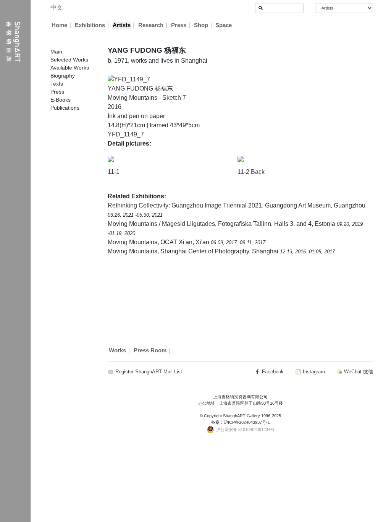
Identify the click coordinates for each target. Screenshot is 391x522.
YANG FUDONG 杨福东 (140, 88)
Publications (64, 108)
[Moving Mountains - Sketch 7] (129, 79)
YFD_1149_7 (126, 134)
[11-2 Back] (241, 159)
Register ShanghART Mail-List (148, 371)
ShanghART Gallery (241, 415)
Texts (56, 84)
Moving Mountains (132, 242)
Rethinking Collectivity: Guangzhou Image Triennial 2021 (185, 205)
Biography (62, 76)
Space (223, 25)
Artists (122, 25)
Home (59, 25)
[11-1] (111, 159)
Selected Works (69, 60)
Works (117, 351)
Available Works (69, 68)
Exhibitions (90, 25)
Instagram (313, 371)
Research (150, 25)
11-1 (114, 172)
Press (178, 25)
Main (56, 52)
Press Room (150, 351)
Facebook (272, 371)
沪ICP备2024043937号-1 (247, 422)
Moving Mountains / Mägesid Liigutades (161, 223)
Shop (201, 25)
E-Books (60, 100)
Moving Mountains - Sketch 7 (147, 97)
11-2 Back (251, 172)
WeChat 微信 (358, 371)
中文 (56, 7)
